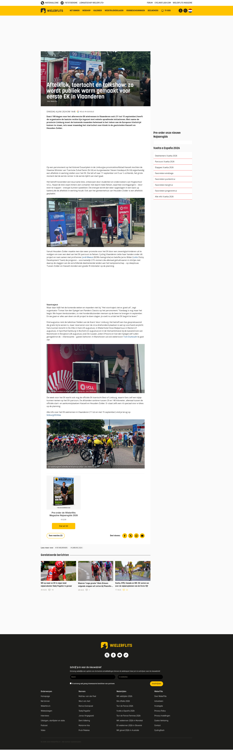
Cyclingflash (159, 730)
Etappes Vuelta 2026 (164, 167)
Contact (157, 726)
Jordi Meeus (87, 257)
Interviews (45, 716)
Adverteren (158, 701)
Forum (150, 3)
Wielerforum (45, 706)
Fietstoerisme (71, 3)
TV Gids (168, 11)
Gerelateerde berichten (55, 555)
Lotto (135, 257)
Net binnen (74, 11)
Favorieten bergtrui (164, 185)
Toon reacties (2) (55, 536)
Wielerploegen (46, 711)
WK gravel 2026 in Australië (127, 730)
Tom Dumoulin (130, 336)
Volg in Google (87, 111)
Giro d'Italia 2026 (123, 701)
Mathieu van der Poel (87, 696)
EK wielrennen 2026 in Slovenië (129, 726)
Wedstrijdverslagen (114, 11)
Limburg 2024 (77, 548)
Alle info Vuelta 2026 (164, 196)
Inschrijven (156, 684)
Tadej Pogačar (84, 711)
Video (43, 730)
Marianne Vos (84, 726)
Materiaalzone (51, 3)
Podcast (44, 726)
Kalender (97, 11)
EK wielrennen (62, 548)
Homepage (45, 696)
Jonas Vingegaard (86, 716)
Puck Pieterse (84, 730)
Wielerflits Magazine (182, 3)
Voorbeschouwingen (135, 11)
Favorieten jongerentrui (166, 190)
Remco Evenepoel (86, 706)
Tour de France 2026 (124, 706)
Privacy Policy (160, 711)
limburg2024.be (54, 415)
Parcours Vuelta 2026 (164, 161)
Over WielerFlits (160, 696)
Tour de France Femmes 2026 (128, 716)
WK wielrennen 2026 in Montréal (129, 721)
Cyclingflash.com (163, 3)
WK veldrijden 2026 (124, 696)
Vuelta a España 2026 (125, 711)
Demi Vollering (84, 721)
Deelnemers (153, 11)
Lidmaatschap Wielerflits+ (91, 3)
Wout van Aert (84, 701)
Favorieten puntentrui (165, 179)
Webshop (86, 11)
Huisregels (158, 706)
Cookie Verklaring (161, 721)
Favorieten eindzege (164, 173)
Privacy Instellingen (162, 716)
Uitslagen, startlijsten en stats (53, 721)
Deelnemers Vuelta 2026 (166, 155)
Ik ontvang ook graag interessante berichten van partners (93, 684)
